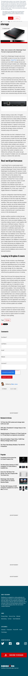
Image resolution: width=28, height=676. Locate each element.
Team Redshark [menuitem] (16, 618)
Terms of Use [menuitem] (12, 616)
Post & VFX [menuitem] (15, 629)
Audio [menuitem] (20, 629)
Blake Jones (14, 384)
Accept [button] (10, 18)
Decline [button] (17, 18)
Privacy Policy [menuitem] (4, 616)
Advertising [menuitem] (4, 618)
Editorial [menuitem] (18, 616)
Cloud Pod (13, 60)
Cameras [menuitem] (3, 629)
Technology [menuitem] (4, 632)
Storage (7, 320)
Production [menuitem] (9, 629)
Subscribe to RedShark (16, 655)
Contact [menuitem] (9, 618)
